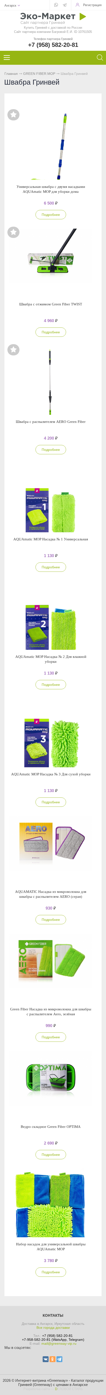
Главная (11, 74)
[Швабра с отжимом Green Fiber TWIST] (50, 263)
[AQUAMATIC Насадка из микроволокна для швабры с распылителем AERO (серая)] (50, 850)
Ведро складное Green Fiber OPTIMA (51, 1127)
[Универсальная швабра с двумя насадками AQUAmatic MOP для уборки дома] (50, 145)
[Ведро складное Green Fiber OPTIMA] (50, 1085)
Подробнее (51, 215)
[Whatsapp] (56, 5)
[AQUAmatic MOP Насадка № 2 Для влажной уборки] (50, 615)
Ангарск (10, 5)
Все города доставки (53, 1328)
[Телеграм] (64, 5)
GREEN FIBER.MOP (39, 74)
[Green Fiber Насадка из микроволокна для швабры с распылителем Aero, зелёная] (50, 968)
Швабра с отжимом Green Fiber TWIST (50, 304)
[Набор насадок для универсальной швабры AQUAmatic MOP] (50, 1203)
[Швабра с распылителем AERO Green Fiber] (50, 380)
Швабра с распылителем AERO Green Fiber (51, 422)
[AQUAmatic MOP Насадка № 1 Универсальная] (50, 498)
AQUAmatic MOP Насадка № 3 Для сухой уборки (50, 774)
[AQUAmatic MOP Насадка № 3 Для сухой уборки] (50, 733)
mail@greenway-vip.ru (58, 1343)
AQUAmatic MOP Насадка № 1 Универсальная (50, 539)
